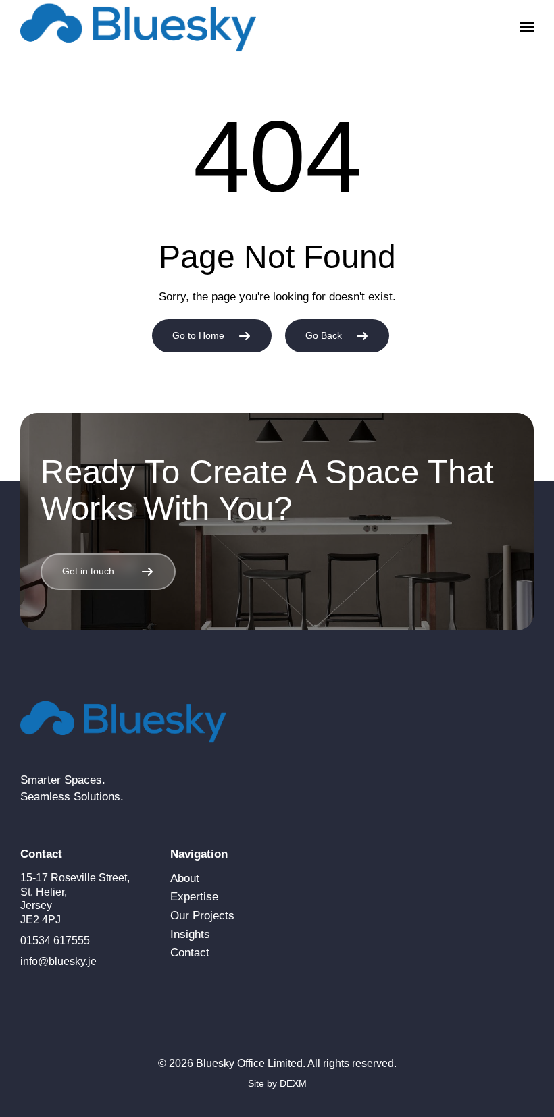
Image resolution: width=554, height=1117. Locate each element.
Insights (190, 934)
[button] (527, 27)
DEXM (293, 1083)
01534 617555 (55, 940)
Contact (189, 952)
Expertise (194, 896)
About (184, 878)
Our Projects (202, 915)
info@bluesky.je (58, 961)
